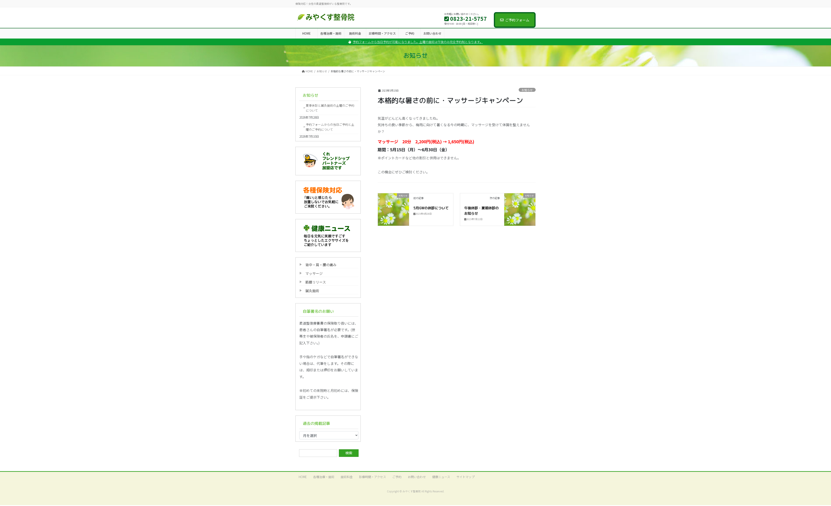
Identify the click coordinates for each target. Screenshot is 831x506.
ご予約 (396, 477)
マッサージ (314, 273)
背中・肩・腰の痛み (321, 264)
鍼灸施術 (312, 290)
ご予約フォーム (517, 20)
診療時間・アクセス (372, 477)
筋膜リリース (315, 282)
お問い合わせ (417, 477)
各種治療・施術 (323, 477)
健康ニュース (441, 477)
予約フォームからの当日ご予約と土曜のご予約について (330, 127)
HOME (303, 477)
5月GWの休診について (431, 208)
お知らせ (527, 90)
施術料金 (347, 477)
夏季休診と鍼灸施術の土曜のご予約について (330, 108)
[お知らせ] (393, 209)
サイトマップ (465, 477)
